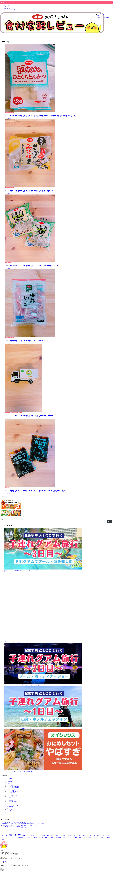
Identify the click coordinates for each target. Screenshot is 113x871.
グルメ (89, 835)
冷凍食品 (37, 837)
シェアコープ (109, 835)
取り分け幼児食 (48, 837)
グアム (85, 835)
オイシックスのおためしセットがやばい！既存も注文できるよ (15, 828)
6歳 (23, 835)
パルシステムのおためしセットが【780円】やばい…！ (14, 826)
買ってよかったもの (10, 810)
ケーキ (94, 835)
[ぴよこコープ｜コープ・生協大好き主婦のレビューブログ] (52, 32)
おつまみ (43, 835)
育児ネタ (7, 808)
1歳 (2, 835)
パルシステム (20, 837)
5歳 (19, 835)
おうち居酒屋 (32, 835)
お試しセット (63, 835)
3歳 (10, 835)
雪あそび (3, 839)
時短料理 (77, 837)
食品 (9, 813)
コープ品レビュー (9, 783)
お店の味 (56, 835)
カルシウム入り (69, 835)
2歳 (6, 835)
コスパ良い (98, 835)
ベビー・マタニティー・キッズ (15, 812)
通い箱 (98, 837)
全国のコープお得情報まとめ (11, 9)
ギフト (75, 835)
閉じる (2, 870)
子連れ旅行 (58, 837)
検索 (2, 519)
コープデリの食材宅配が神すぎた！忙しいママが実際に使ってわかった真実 (19, 825)
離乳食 (108, 837)
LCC (27, 835)
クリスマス (79, 835)
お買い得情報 (8, 781)
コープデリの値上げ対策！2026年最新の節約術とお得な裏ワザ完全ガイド (18, 822)
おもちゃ (48, 835)
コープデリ (103, 835)
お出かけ (52, 835)
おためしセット (38, 835)
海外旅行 (88, 837)
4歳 (14, 835)
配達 (102, 837)
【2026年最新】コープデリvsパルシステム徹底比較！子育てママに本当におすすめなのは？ (22, 823)
